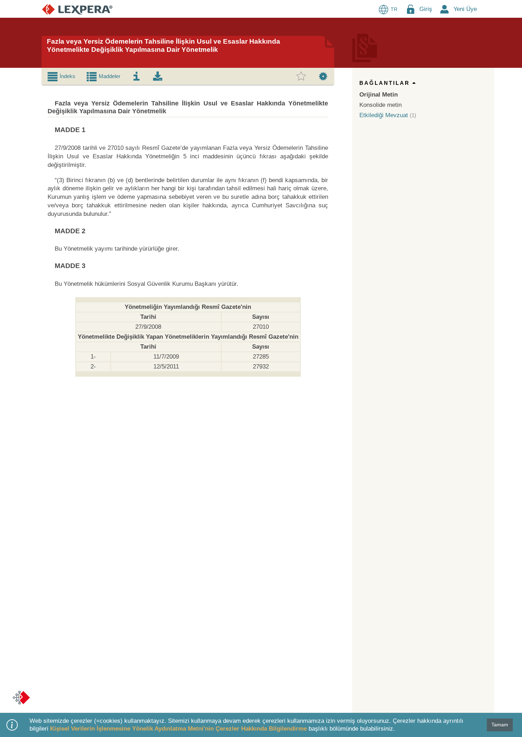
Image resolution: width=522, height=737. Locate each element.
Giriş (425, 9)
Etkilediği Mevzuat (383, 115)
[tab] (61, 76)
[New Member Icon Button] (444, 9)
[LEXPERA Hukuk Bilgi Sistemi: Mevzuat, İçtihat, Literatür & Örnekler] (77, 9)
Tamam (499, 724)
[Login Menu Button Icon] (410, 9)
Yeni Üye (465, 9)
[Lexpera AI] (21, 698)
